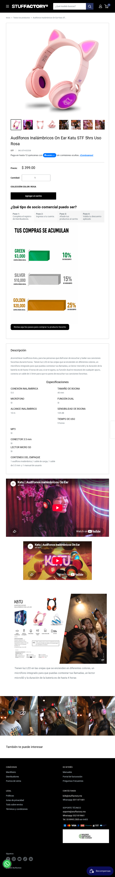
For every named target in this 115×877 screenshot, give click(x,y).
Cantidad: (15, 178)
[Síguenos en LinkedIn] (31, 859)
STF (12, 151)
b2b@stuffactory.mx (72, 796)
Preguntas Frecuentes (73, 781)
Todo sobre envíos (14, 804)
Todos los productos (21, 18)
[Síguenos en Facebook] (8, 859)
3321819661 (79, 815)
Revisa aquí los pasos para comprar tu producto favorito (40, 327)
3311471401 (79, 800)
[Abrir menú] (7, 6)
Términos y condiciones (17, 809)
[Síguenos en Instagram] (14, 859)
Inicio (8, 18)
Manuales (67, 772)
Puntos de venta (13, 781)
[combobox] (69, 6)
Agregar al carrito (33, 196)
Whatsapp (68, 815)
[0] (106, 6)
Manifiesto (11, 772)
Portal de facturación (72, 776)
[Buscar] (89, 6)
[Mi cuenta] (100, 6)
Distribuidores (12, 776)
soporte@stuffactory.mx (74, 811)
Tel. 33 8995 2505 (71, 819)
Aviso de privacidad (15, 800)
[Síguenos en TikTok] (25, 859)
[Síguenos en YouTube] (19, 859)
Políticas (10, 795)
